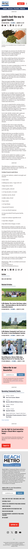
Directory (10, 8)
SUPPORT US (14, 525)
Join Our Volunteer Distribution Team (12, 509)
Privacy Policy (6, 545)
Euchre (8, 406)
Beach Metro (6, 23)
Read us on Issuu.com (7, 511)
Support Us (20, 3)
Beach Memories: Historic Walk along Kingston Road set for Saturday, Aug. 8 (13, 358)
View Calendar (5, 420)
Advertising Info (6, 506)
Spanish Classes (10, 410)
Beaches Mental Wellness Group (14, 402)
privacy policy (15, 381)
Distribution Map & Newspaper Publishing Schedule (13, 514)
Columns (13, 23)
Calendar (5, 8)
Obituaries (22, 8)
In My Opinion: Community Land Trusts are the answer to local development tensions (13, 332)
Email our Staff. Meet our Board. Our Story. (13, 499)
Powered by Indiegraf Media (16, 543)
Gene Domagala (6, 361)
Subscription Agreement (18, 545)
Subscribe (21, 374)
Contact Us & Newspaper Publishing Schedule (13, 504)
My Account (5, 517)
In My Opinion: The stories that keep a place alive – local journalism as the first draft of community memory (14, 305)
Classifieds (16, 8)
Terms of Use (14, 546)
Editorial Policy (6, 501)
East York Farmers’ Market (13, 397)
